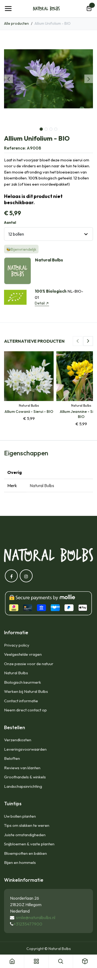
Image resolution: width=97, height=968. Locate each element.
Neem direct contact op (25, 709)
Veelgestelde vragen (23, 654)
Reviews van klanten (22, 767)
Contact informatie (21, 700)
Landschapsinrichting (23, 786)
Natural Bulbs (16, 672)
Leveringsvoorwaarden (25, 749)
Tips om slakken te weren (26, 825)
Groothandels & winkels (25, 776)
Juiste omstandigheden (25, 834)
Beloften (12, 758)
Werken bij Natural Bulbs (26, 691)
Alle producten (16, 23)
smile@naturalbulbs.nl (35, 917)
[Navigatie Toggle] (8, 9)
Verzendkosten (17, 739)
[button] (8, 79)
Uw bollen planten (20, 816)
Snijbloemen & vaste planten (29, 843)
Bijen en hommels (20, 862)
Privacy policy (16, 645)
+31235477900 (27, 924)
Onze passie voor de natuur (28, 663)
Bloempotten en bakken (25, 853)
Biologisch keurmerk (22, 682)
